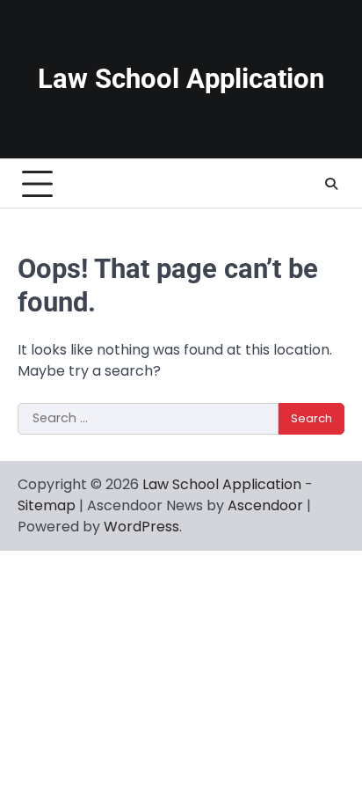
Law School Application (181, 78)
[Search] (331, 184)
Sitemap (47, 505)
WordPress (141, 526)
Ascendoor (265, 505)
